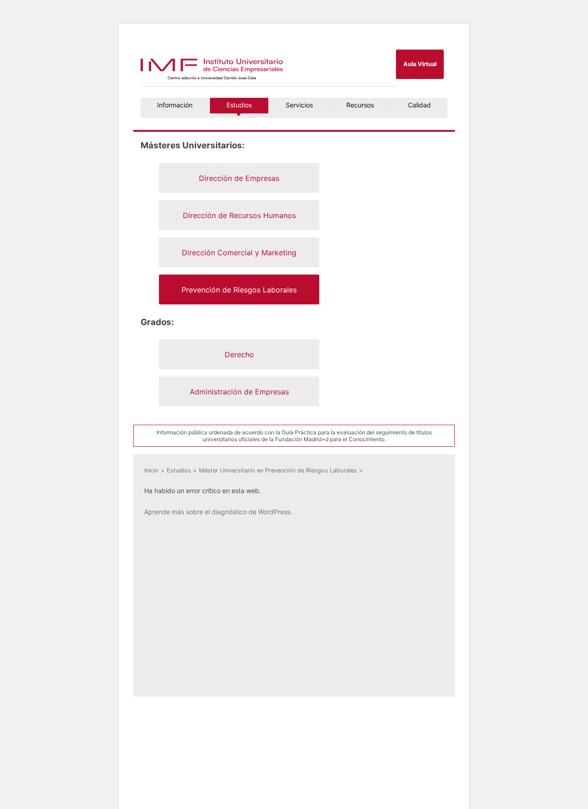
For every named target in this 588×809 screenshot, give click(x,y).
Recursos (360, 105)
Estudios (239, 105)
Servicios (299, 105)
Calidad (419, 105)
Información (174, 105)
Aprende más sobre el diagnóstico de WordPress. (218, 512)
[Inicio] (213, 79)
